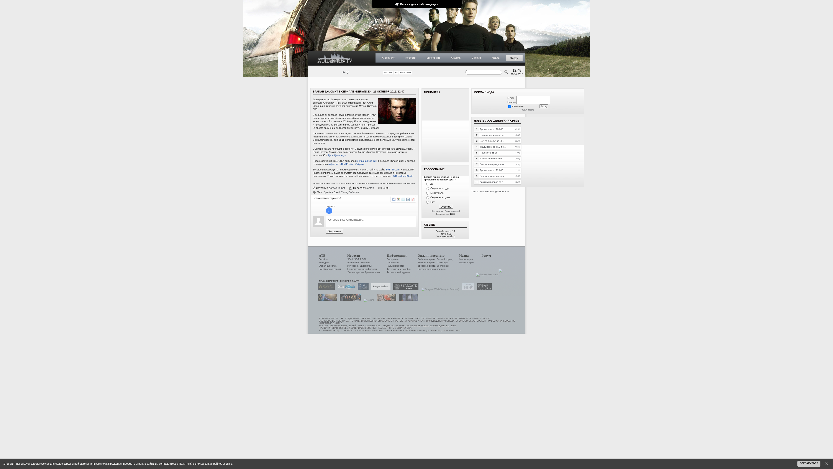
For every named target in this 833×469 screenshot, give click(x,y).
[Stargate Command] (325, 289)
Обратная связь (328, 265)
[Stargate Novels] (404, 289)
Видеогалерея (466, 262)
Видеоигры (366, 265)
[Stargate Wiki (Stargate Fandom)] (439, 289)
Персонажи (393, 262)
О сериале (388, 57)
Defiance (353, 192)
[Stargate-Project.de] (467, 289)
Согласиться (809, 463)
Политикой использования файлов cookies (205, 463)
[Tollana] (367, 300)
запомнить (517, 106)
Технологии (393, 269)
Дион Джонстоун (337, 155)
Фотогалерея (466, 259)
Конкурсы (324, 262)
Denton (369, 188)
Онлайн (476, 57)
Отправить (334, 231)
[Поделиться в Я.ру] (413, 199)
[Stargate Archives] (379, 289)
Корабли (406, 269)
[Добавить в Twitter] (403, 199)
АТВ (322, 255)
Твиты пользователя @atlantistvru (490, 191)
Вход (345, 72)
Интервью (352, 265)
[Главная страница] (335, 58)
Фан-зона (365, 262)
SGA (356, 259)
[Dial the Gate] (362, 289)
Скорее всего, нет (440, 197)
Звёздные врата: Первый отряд (435, 259)
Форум (514, 58)
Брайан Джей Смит (335, 192)
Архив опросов (452, 211)
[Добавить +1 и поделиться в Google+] (398, 199)
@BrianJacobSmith (403, 176)
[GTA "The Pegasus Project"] (407, 300)
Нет (432, 202)
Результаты (437, 211)
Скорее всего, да (439, 188)
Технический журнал (398, 272)
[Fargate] (385, 300)
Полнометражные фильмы (362, 269)
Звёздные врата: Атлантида (433, 262)
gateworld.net (337, 188)
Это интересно (355, 272)
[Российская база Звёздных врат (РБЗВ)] (349, 300)
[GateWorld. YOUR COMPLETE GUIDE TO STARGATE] (345, 289)
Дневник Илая (372, 272)
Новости (410, 57)
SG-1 (350, 259)
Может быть (437, 193)
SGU (364, 259)
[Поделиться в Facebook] (393, 199)
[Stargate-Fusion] (483, 289)
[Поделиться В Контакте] (408, 199)
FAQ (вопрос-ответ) (330, 269)
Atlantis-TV (353, 262)
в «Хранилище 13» (366, 161)
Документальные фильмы (432, 269)
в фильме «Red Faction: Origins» (346, 164)
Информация (397, 255)
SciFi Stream (392, 169)
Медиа (495, 57)
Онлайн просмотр (431, 255)
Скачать (456, 57)
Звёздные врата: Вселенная (433, 265)
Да (431, 183)
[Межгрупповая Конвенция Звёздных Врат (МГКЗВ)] (326, 300)
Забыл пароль (527, 110)
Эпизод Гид (433, 57)
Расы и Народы (395, 265)
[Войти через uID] (329, 210)
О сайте (323, 259)
